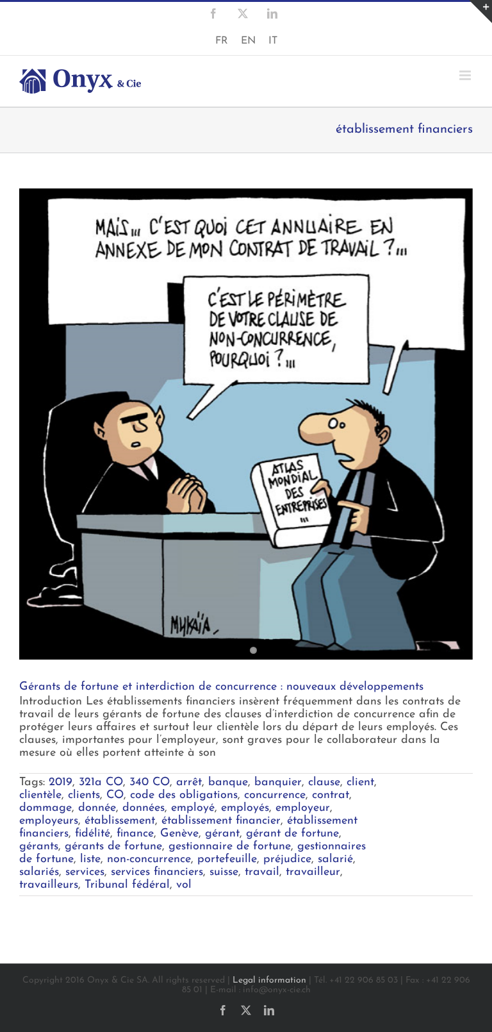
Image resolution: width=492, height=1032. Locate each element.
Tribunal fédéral (127, 885)
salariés (39, 872)
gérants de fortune (113, 847)
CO (115, 795)
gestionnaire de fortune (229, 847)
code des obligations (184, 795)
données (143, 808)
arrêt (189, 782)
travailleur (313, 872)
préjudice (287, 859)
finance (135, 834)
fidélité (92, 834)
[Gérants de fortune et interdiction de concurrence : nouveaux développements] (246, 424)
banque (228, 782)
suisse (223, 872)
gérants (38, 847)
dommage (45, 808)
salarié (335, 859)
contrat (330, 795)
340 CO (149, 782)
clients (84, 795)
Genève (179, 834)
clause (324, 782)
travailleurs (48, 885)
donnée (97, 808)
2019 (60, 782)
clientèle (40, 795)
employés (245, 808)
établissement (120, 821)
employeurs (48, 821)
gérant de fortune (292, 834)
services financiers (157, 872)
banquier (278, 782)
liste (90, 859)
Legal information (269, 980)
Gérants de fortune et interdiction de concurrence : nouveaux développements (221, 687)
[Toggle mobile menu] (466, 75)
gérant (222, 834)
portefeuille (227, 859)
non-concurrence (149, 859)
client (360, 782)
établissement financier (221, 821)
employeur (302, 808)
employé (193, 808)
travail (262, 872)
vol (184, 885)
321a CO (101, 782)
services (84, 872)
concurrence (275, 795)
